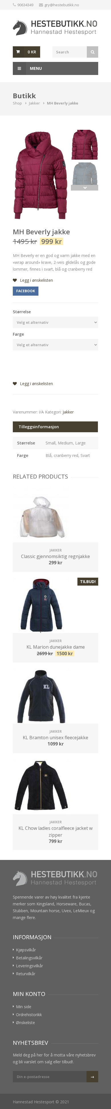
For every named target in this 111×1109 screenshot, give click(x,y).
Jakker (34, 103)
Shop (17, 103)
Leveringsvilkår (29, 965)
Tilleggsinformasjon (38, 426)
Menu (35, 68)
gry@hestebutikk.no (61, 4)
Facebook (25, 291)
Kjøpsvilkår (26, 950)
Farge (18, 334)
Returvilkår (25, 973)
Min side (23, 1006)
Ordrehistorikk (29, 1014)
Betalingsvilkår (29, 957)
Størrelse (22, 311)
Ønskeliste (25, 1022)
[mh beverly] (40, 175)
